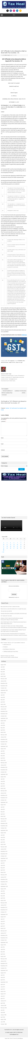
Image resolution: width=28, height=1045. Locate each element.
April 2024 (3, 730)
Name (2, 437)
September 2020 (4, 830)
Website (3, 450)
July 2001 (3, 1010)
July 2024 (3, 723)
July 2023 (3, 751)
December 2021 (4, 795)
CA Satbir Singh (6, 55)
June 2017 (3, 921)
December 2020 (4, 823)
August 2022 (3, 776)
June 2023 (3, 753)
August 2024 (3, 720)
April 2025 (3, 701)
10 (3, 544)
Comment (3, 421)
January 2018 (3, 905)
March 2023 (3, 760)
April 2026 (3, 674)
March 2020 (3, 844)
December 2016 (4, 935)
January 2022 (3, 793)
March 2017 (3, 928)
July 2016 (3, 947)
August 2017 (3, 916)
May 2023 (3, 755)
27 (13, 548)
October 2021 (3, 800)
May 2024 (3, 727)
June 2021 (3, 809)
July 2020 (3, 835)
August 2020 (3, 832)
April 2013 (3, 989)
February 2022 (4, 790)
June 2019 (3, 865)
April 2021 (3, 814)
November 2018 (4, 881)
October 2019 (3, 856)
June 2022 (3, 781)
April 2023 (3, 758)
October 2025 (3, 687)
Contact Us (22, 642)
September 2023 (4, 746)
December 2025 (4, 683)
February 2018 (4, 902)
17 (3, 546)
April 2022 (3, 786)
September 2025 (4, 690)
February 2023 (4, 762)
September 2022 (4, 774)
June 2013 (3, 986)
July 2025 (3, 694)
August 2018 (3, 888)
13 (13, 544)
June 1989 (3, 1021)
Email (2, 443)
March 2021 (3, 816)
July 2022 (3, 779)
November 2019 (4, 853)
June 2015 (3, 977)
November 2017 (4, 909)
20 (13, 546)
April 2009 (3, 1003)
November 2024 (4, 713)
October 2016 (3, 940)
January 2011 (3, 1000)
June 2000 (3, 1012)
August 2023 (3, 748)
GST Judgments (11, 360)
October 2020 (3, 828)
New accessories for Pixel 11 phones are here (10, 606)
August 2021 (3, 804)
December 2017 (4, 907)
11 (7, 544)
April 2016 (3, 954)
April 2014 (3, 984)
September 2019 (4, 858)
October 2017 (3, 912)
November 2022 (4, 769)
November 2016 (4, 937)
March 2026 (3, 676)
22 (20, 546)
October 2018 (3, 884)
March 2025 (3, 704)
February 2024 (4, 734)
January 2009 (3, 1005)
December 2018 (4, 879)
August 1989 (3, 1019)
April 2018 (3, 898)
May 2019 (3, 867)
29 (20, 548)
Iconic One (7, 1038)
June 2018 (3, 893)
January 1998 (3, 1014)
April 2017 (3, 926)
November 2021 (4, 797)
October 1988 (3, 1024)
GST (6, 360)
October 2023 (3, 743)
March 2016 (3, 956)
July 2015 (3, 975)
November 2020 (4, 825)
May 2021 (3, 811)
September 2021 (4, 802)
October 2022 (3, 772)
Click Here (24, 334)
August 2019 (3, 860)
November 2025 (4, 685)
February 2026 (4, 678)
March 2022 (3, 788)
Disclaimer (5, 646)
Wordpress (20, 1038)
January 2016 (3, 961)
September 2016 (4, 942)
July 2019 (3, 863)
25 (7, 548)
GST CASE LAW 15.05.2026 (6, 615)
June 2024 (3, 725)
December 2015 (4, 963)
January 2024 (3, 737)
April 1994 (3, 1017)
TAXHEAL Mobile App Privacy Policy (10, 651)
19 (10, 546)
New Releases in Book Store (9, 649)
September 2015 (4, 970)
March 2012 (3, 991)
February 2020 (4, 846)
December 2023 (4, 739)
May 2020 (3, 839)
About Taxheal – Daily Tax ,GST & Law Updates (10, 642)
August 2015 (3, 972)
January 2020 (3, 849)
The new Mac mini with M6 (6, 611)
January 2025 (3, 708)
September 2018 (4, 886)
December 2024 (4, 711)
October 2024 (3, 716)
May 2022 (3, 783)
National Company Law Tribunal (7, 655)
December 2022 (4, 767)
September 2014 (4, 982)
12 (10, 544)
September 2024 (4, 718)
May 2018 (3, 895)
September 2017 (4, 914)
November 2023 (4, 741)
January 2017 (3, 933)
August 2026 (3, 664)
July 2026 (3, 666)
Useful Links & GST (7, 644)
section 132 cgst (19, 362)
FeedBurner (16, 597)
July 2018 (3, 891)
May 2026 (3, 671)
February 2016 (4, 958)
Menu (14, 14)
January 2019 (3, 877)
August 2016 (3, 944)
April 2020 (3, 842)
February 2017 (4, 930)
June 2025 (3, 697)
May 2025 (3, 699)
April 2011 (3, 998)
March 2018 (3, 900)
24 (3, 548)
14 (17, 544)
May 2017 (3, 923)
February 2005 (4, 1007)
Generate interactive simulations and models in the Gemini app (14, 613)
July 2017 (3, 919)
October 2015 (3, 968)
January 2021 (3, 821)
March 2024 (3, 732)
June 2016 (3, 949)
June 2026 (3, 669)
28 (17, 548)
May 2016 (3, 951)
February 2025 (4, 706)
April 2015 (3, 979)
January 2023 (3, 765)
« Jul (3, 552)
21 (17, 546)
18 (7, 546)
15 (20, 544)
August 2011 (3, 993)
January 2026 (3, 681)
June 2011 (3, 996)
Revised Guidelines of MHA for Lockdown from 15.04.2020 (7, 392)
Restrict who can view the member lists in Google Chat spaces (13, 608)
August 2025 (3, 692)
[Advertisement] (14, 33)
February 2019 (4, 874)
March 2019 (3, 872)
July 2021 (3, 807)
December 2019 (4, 851)
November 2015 (4, 965)
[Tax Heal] (14, 8)
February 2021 (4, 818)
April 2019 (3, 870)
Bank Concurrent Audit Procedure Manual (9, 657)
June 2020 (3, 837)
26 (10, 548)
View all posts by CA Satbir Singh (8, 380)
